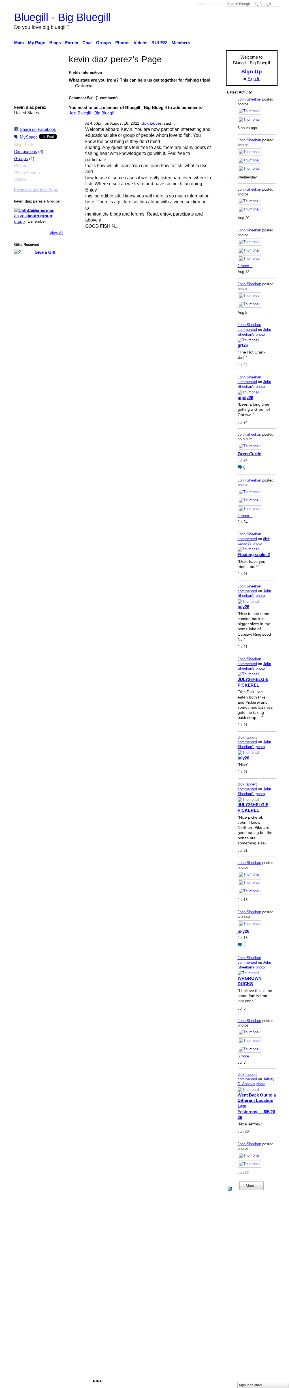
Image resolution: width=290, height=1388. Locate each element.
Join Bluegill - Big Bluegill (91, 112)
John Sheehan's (254, 332)
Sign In (217, 4)
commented (247, 329)
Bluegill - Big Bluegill (62, 17)
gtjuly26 (245, 397)
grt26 (243, 345)
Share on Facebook (38, 129)
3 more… (245, 1056)
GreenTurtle (249, 453)
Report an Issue (225, 1380)
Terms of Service (262, 1380)
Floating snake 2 (254, 554)
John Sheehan (249, 99)
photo (260, 334)
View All (56, 233)
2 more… (245, 266)
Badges (198, 1380)
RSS (230, 1188)
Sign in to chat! (250, 1385)
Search (284, 3)
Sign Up (203, 4)
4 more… (245, 516)
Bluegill (57, 1380)
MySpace (29, 137)
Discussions (25, 151)
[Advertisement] (244, 1282)
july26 (243, 606)
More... (251, 1185)
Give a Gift (45, 252)
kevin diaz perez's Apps (36, 189)
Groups (21, 158)
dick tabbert (152, 123)
